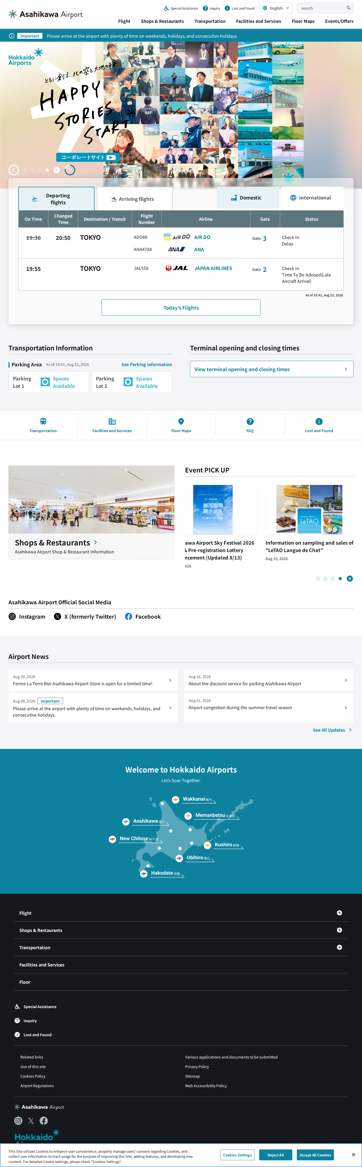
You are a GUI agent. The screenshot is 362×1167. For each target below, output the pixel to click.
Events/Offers (339, 21)
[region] (181, 1155)
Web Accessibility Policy (206, 1085)
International (315, 197)
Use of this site (33, 1066)
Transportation (210, 21)
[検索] (349, 8)
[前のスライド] (13, 170)
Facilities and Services (258, 21)
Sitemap (192, 1076)
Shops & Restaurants (162, 21)
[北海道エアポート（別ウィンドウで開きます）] (41, 1139)
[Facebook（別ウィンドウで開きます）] (43, 1121)
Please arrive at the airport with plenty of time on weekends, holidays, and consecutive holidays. (142, 36)
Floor (24, 982)
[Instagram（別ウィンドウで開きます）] (18, 1121)
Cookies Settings (237, 1154)
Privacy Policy (197, 1066)
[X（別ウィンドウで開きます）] (31, 1121)
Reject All (276, 1154)
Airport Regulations (37, 1085)
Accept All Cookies (315, 1154)
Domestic (250, 197)
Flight (124, 21)
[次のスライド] (70, 170)
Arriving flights (136, 198)
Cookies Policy (32, 1076)
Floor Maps (303, 21)
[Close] (353, 1154)
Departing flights (58, 198)
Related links (31, 1057)
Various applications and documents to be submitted (231, 1057)
